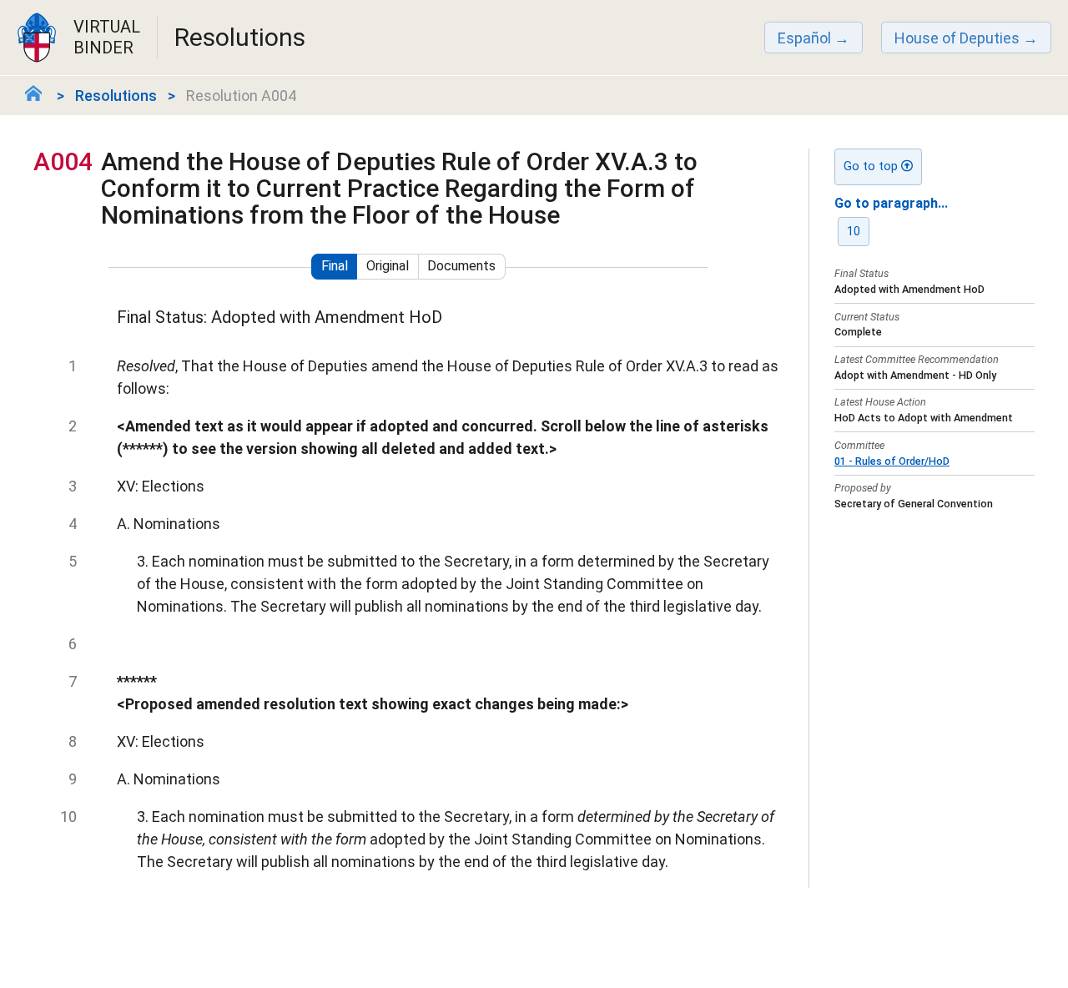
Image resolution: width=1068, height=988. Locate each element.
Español (804, 38)
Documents (461, 266)
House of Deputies (957, 38)
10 (853, 231)
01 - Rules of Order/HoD (892, 461)
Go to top (872, 166)
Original (387, 266)
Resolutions (116, 95)
